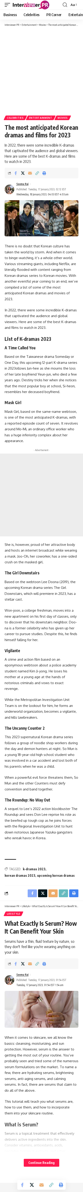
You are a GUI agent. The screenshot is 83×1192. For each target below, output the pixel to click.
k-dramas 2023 (34, 869)
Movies (63, 117)
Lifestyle (13, 913)
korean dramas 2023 (20, 875)
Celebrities (15, 117)
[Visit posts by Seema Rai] (9, 189)
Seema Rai (22, 184)
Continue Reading (41, 1163)
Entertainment (40, 117)
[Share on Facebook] (15, 173)
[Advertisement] (41, 70)
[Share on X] (23, 173)
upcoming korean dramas (56, 875)
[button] (8, 5)
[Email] (30, 173)
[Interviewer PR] (31, 5)
